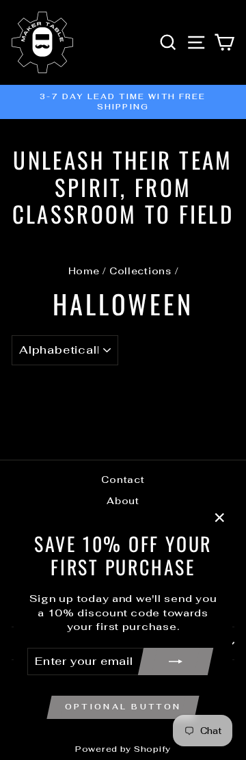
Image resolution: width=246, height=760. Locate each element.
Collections (140, 271)
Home (84, 271)
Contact (122, 479)
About (123, 501)
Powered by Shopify (123, 749)
